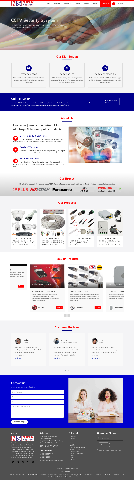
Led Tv (69, 477)
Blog (71, 458)
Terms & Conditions (76, 453)
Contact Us (105, 4)
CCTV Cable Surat (31, 475)
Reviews (86, 4)
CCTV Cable (56, 78)
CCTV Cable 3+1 (43, 475)
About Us (57, 4)
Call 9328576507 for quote (111, 101)
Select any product (20, 34)
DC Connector (114, 475)
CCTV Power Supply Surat (72, 475)
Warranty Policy (75, 449)
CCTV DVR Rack (60, 477)
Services (77, 4)
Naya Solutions (73, 469)
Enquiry (95, 4)
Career (72, 456)
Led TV (72, 445)
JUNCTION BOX (97, 291)
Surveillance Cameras (28, 78)
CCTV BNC (85, 475)
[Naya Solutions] (22, 3)
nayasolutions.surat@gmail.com (52, 460)
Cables (72, 439)
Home (48, 4)
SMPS (72, 441)
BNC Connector (95, 475)
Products (67, 4)
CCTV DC (105, 475)
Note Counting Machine (78, 447)
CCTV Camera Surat (17, 475)
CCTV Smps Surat (56, 475)
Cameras (73, 437)
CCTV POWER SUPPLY (25, 291)
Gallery (72, 460)
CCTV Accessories (95, 78)
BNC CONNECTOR (61, 291)
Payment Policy (75, 451)
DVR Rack (73, 443)
